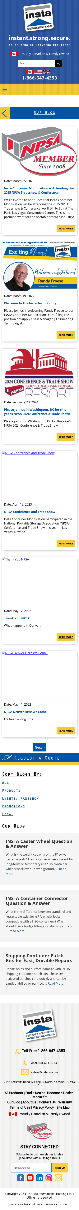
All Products (14, 1093)
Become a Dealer (60, 1093)
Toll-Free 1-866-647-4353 (43, 1051)
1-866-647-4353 (39, 78)
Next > (39, 747)
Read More (65, 228)
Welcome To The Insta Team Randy (30, 303)
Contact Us (47, 1102)
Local (7, 815)
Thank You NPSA (17, 618)
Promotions (13, 807)
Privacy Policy (43, 1107)
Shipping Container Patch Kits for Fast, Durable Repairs (39, 958)
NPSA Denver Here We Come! (26, 712)
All (5, 783)
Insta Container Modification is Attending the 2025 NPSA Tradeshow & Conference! (39, 190)
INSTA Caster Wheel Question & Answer (39, 843)
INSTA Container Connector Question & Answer (37, 900)
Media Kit (40, 1097)
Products (11, 791)
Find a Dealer (35, 1093)
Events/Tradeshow (20, 799)
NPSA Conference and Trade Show (29, 512)
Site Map (63, 1107)
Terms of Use (20, 1107)
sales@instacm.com (44, 1072)
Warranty (65, 1102)
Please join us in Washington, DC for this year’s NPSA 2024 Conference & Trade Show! (37, 411)
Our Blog (13, 826)
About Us (29, 1102)
